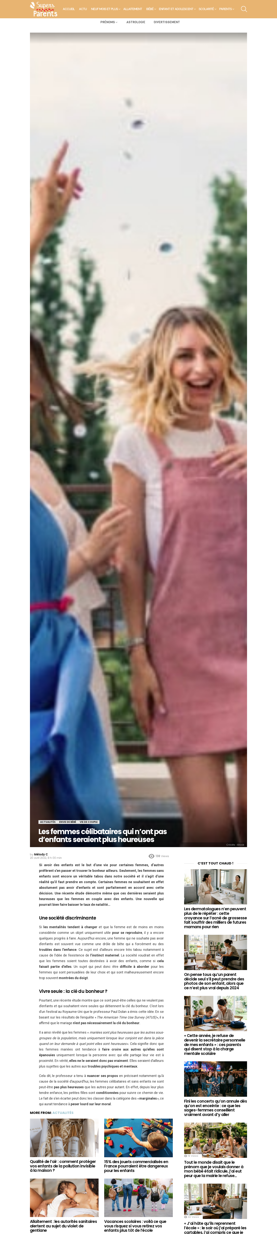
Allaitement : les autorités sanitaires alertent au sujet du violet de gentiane (63, 1226)
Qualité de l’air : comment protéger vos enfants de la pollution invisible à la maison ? (63, 1166)
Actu (83, 9)
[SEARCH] (244, 9)
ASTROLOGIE (135, 22)
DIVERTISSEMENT (167, 22)
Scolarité (206, 9)
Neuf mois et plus (104, 9)
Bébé (150, 9)
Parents (225, 9)
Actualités (62, 1112)
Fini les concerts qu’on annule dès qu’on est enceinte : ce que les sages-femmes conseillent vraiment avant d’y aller (215, 1107)
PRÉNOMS (107, 22)
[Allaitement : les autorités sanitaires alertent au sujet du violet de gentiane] (64, 1198)
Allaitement (132, 9)
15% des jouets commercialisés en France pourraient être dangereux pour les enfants (136, 1166)
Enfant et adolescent (176, 9)
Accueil (69, 9)
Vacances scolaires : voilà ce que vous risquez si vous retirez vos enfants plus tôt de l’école (135, 1226)
